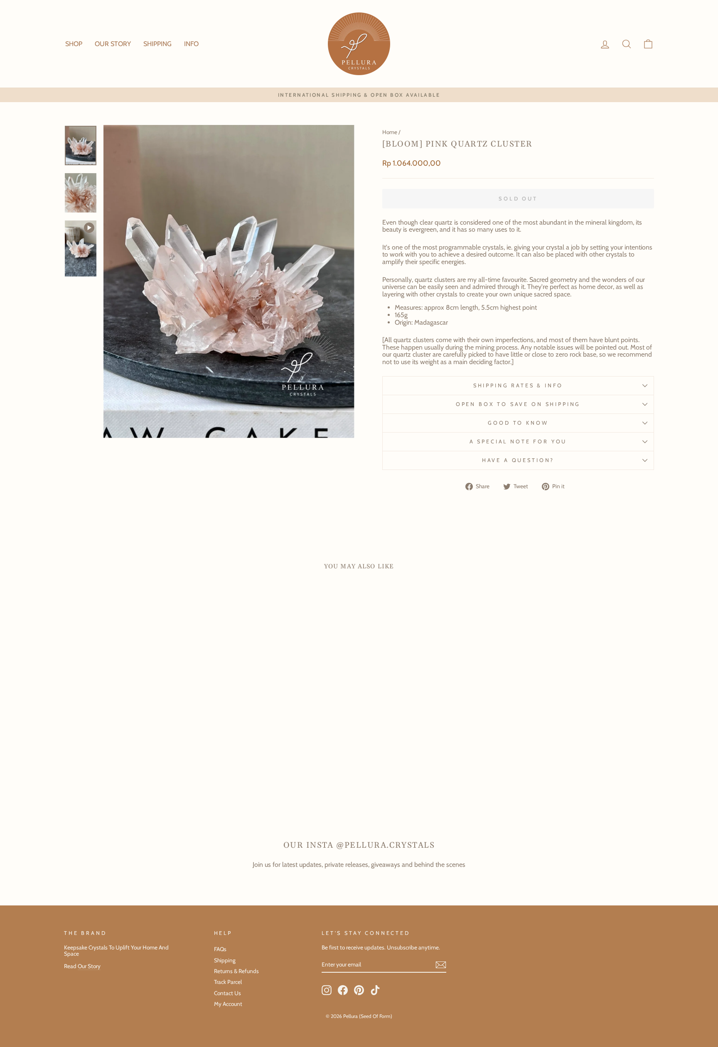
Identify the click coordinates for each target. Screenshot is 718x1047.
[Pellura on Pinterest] (359, 990)
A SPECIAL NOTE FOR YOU (518, 441)
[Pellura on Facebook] (343, 990)
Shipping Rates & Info (518, 385)
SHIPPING (157, 44)
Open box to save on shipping (518, 404)
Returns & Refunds (236, 971)
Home (389, 132)
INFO (191, 44)
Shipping (225, 960)
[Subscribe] (440, 965)
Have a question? (518, 460)
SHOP (73, 44)
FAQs (220, 949)
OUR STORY (113, 44)
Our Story (89, 966)
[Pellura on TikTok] (375, 990)
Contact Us (227, 993)
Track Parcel (228, 982)
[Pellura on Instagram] (327, 990)
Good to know (518, 423)
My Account (228, 1004)
